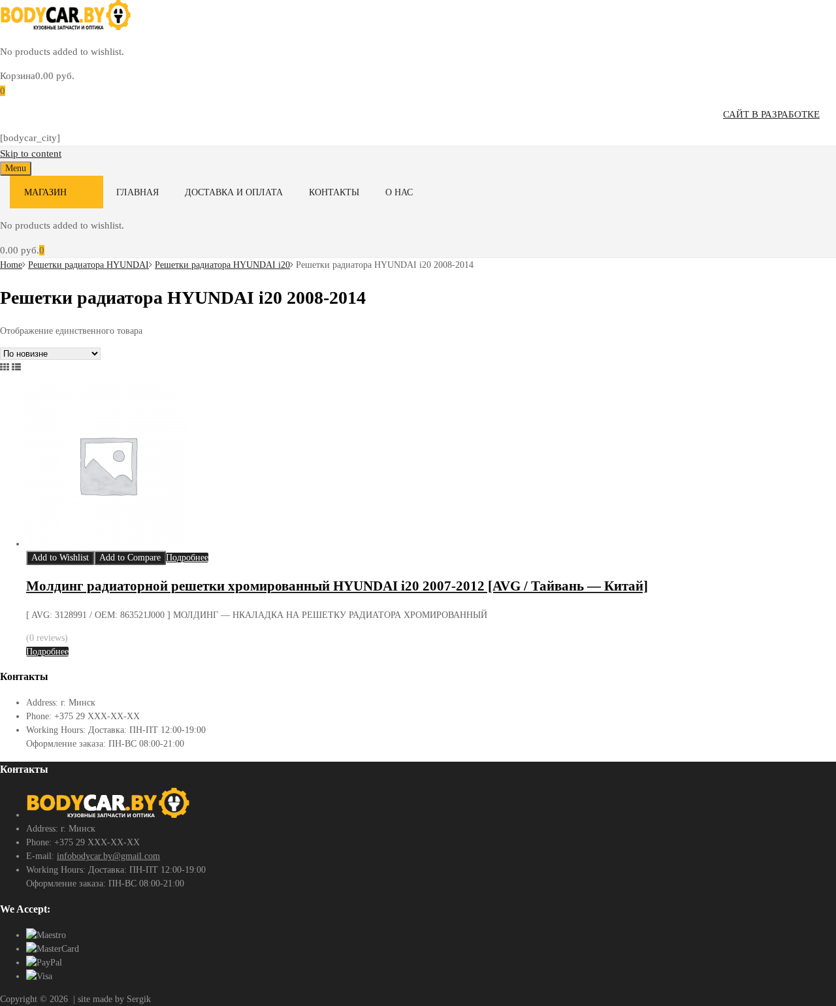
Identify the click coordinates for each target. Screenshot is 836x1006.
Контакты (334, 192)
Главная (137, 192)
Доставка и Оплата (234, 192)
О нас (399, 192)
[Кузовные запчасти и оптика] (65, 27)
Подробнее (187, 557)
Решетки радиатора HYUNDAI (88, 265)
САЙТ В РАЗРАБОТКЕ (771, 114)
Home (11, 265)
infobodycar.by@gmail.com (108, 856)
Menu (15, 168)
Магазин (45, 192)
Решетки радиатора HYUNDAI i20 (222, 265)
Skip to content (30, 153)
